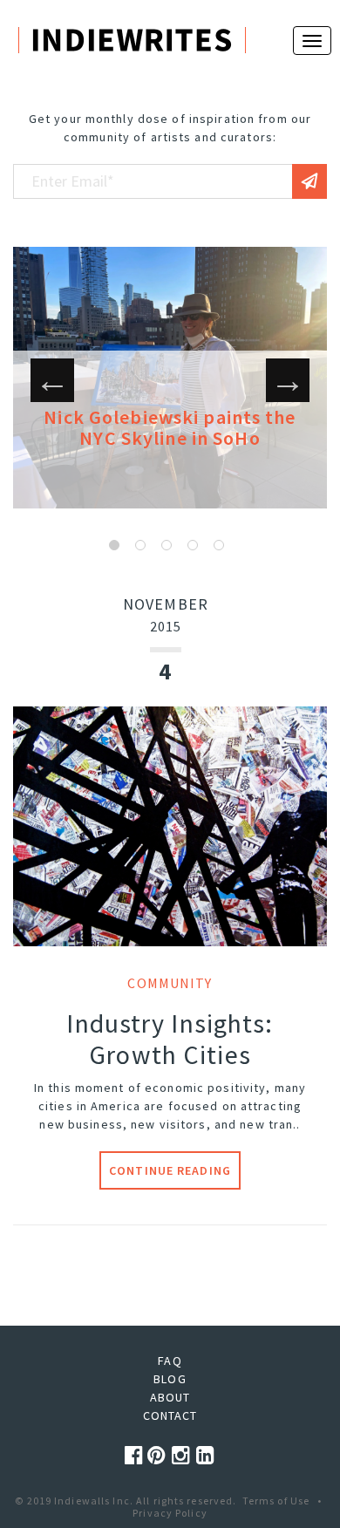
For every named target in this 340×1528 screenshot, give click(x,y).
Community (169, 983)
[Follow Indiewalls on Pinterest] (159, 1455)
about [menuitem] (170, 1397)
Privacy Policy (170, 1512)
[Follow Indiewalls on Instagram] (184, 1455)
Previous (52, 380)
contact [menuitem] (170, 1415)
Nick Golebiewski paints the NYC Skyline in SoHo (170, 427)
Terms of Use (275, 1500)
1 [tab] (114, 545)
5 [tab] (219, 545)
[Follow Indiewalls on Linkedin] (205, 1455)
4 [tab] (192, 545)
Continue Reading (170, 1170)
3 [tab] (166, 545)
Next (287, 380)
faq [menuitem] (169, 1360)
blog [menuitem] (169, 1379)
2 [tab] (140, 545)
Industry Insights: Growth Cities (169, 1038)
